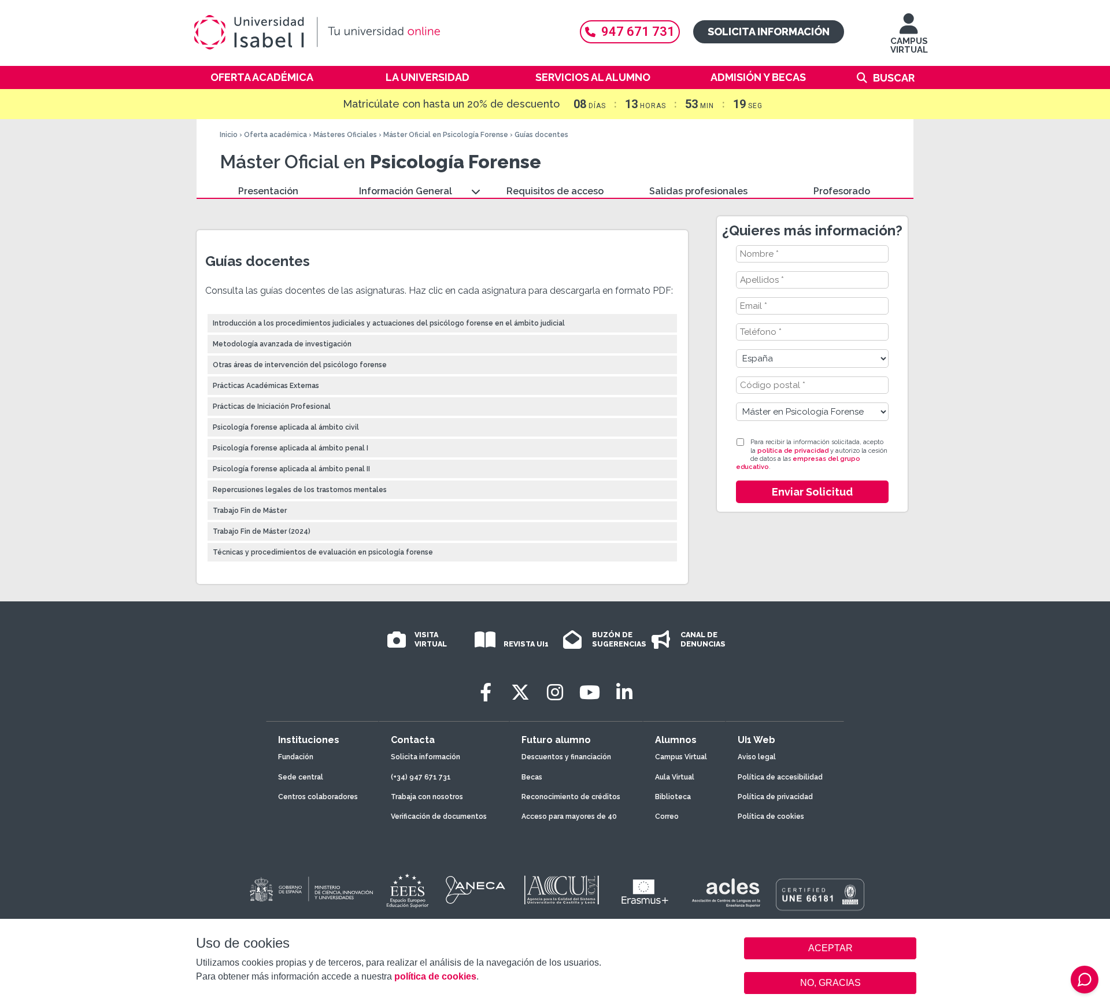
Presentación (268, 191)
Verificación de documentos (439, 816)
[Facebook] (485, 692)
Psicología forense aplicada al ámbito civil (286, 427)
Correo (667, 816)
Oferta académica (261, 77)
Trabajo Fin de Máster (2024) (261, 531)
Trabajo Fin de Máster (250, 511)
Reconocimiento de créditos (570, 797)
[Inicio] (373, 32)
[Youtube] (589, 692)
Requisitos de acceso (555, 191)
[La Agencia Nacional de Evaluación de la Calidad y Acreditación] (475, 890)
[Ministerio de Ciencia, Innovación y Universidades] (310, 890)
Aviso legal (757, 757)
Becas (531, 777)
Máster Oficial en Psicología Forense (445, 135)
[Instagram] (555, 692)
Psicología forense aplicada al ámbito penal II (291, 469)
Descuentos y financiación (566, 757)
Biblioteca (673, 797)
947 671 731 (638, 31)
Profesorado (841, 191)
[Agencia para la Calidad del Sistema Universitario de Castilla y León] (561, 890)
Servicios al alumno (592, 77)
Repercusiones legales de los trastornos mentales (300, 490)
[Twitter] (520, 692)
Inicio (229, 135)
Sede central (300, 777)
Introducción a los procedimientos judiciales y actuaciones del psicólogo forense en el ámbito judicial (389, 323)
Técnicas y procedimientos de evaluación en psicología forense (323, 552)
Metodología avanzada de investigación (282, 344)
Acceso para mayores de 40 (569, 816)
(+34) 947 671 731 (421, 777)
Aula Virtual (674, 777)
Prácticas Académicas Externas (266, 386)
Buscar (894, 78)
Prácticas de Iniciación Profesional (272, 406)
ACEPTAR (830, 948)
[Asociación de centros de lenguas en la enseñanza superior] (726, 892)
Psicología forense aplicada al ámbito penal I (290, 448)
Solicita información (769, 31)
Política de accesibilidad (780, 777)
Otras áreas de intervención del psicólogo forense (300, 365)
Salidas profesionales (698, 191)
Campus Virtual (681, 757)
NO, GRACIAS (830, 983)
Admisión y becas (758, 77)
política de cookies (435, 976)
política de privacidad (792, 451)
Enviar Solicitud (812, 492)
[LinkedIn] (624, 692)
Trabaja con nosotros (427, 797)
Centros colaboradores (318, 797)
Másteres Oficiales (345, 135)
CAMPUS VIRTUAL (909, 45)
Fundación (295, 757)
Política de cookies (771, 816)
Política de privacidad (775, 797)
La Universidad (427, 77)
